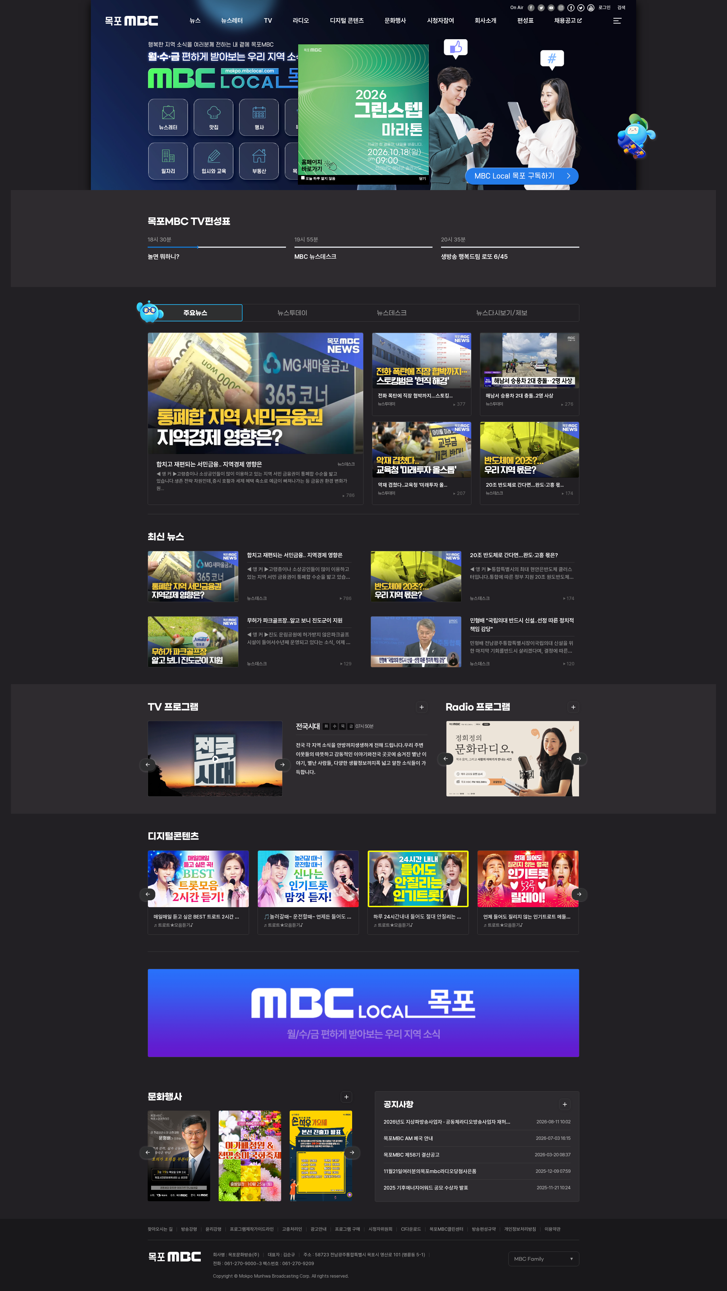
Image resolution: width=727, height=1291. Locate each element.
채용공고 (565, 20)
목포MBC (131, 21)
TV (268, 20)
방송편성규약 (484, 1229)
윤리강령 (214, 1229)
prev (148, 765)
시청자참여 (440, 20)
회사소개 (485, 20)
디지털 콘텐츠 (347, 20)
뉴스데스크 (392, 313)
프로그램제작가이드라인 (252, 1229)
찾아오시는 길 (160, 1229)
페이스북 (530, 8)
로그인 (605, 7)
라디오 (301, 20)
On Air (516, 7)
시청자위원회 (380, 1229)
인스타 (559, 8)
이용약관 (553, 1229)
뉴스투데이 (292, 313)
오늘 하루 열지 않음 (320, 178)
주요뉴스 (195, 313)
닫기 (422, 178)
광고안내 (319, 1229)
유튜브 (549, 8)
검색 (621, 7)
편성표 (525, 20)
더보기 (420, 707)
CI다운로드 (411, 1229)
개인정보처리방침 (520, 1229)
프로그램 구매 (347, 1229)
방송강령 (189, 1229)
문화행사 (395, 20)
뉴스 (195, 20)
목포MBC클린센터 (446, 1229)
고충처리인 (292, 1229)
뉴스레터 (232, 20)
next (283, 765)
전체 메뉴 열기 (617, 20)
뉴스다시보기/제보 (501, 313)
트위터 (540, 8)
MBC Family (529, 1259)
